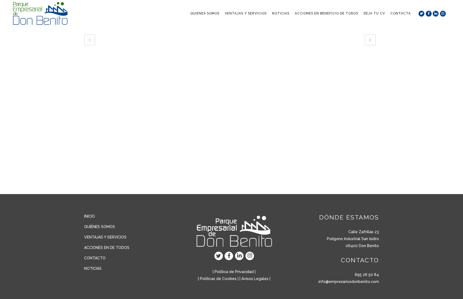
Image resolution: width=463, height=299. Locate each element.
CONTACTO (95, 258)
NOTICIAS (93, 268)
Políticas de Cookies (218, 279)
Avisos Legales (254, 279)
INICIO (89, 216)
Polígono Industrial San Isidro (353, 239)
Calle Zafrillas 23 (363, 232)
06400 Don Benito (362, 246)
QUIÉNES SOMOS (99, 227)
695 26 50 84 (367, 274)
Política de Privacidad (234, 272)
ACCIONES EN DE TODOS (106, 247)
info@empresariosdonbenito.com (349, 281)
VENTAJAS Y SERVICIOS (105, 237)
